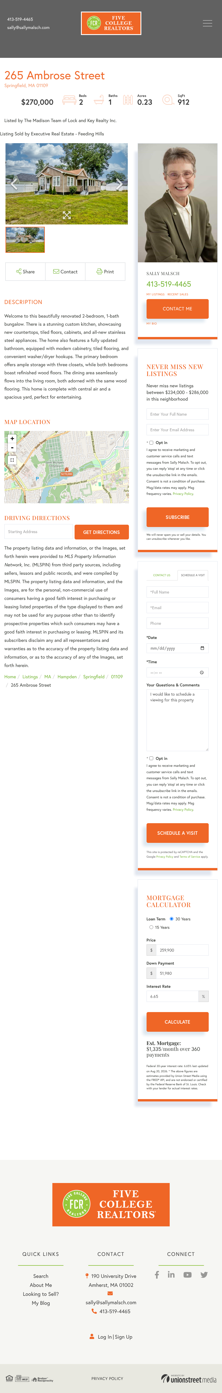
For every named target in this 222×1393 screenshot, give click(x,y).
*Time (152, 661)
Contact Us (161, 575)
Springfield (94, 677)
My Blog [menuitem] (41, 1302)
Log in (105, 1336)
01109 (117, 677)
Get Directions (101, 532)
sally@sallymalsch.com (28, 27)
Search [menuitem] (40, 1275)
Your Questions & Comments (173, 685)
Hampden (67, 677)
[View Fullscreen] (12, 460)
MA (48, 677)
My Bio (152, 323)
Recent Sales (178, 294)
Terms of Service (190, 856)
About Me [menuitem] (41, 1284)
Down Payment (160, 963)
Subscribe (178, 517)
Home (10, 677)
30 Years (182, 919)
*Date (152, 637)
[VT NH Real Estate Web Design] (188, 1378)
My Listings (156, 294)
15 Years (162, 927)
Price (151, 940)
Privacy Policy (183, 494)
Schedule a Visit (193, 575)
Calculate (177, 1022)
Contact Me (177, 309)
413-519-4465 (20, 19)
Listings (30, 677)
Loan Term (156, 919)
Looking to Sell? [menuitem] (41, 1293)
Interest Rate (159, 986)
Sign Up (123, 1336)
